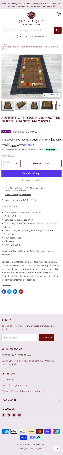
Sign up (46, 337)
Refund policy (40, 444)
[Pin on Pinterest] (21, 291)
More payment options (31, 180)
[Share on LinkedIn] (15, 291)
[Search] (58, 30)
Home (4, 44)
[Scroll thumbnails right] (59, 105)
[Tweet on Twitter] (9, 291)
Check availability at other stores (18, 195)
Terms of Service (24, 444)
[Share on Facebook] (3, 291)
